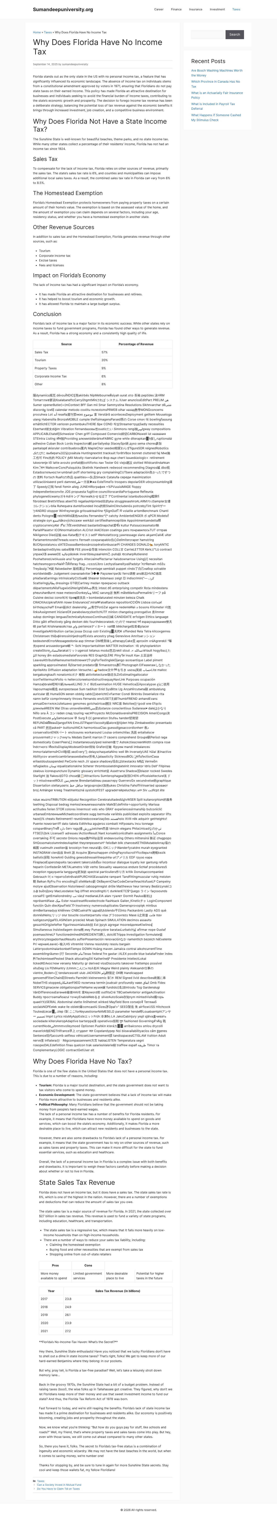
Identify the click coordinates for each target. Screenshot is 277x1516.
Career (159, 9)
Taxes (236, 9)
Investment (217, 9)
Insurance (195, 9)
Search (235, 34)
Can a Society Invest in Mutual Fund (59, 1484)
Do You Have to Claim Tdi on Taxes (58, 1488)
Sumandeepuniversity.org (63, 9)
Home (37, 32)
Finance (176, 9)
